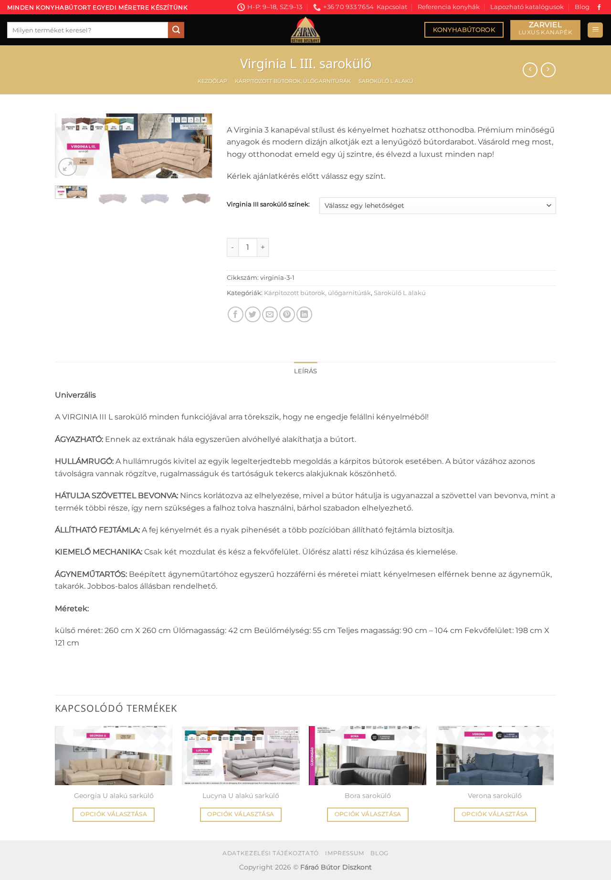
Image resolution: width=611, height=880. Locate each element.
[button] (595, 30)
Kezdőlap (212, 81)
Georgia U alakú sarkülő (114, 795)
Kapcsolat (392, 6)
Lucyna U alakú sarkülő (240, 795)
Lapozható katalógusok (527, 6)
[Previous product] (548, 69)
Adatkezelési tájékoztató (270, 853)
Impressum (344, 853)
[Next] (197, 148)
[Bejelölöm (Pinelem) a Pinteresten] (287, 314)
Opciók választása (113, 814)
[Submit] (176, 30)
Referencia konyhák (449, 6)
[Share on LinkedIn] (304, 314)
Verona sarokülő (495, 795)
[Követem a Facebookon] (599, 7)
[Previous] (70, 148)
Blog (582, 6)
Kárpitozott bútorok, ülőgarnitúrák (293, 81)
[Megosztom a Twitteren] (253, 314)
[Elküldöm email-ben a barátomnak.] (270, 314)
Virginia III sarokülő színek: (268, 204)
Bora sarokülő (368, 795)
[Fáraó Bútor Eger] (305, 29)
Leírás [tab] (305, 371)
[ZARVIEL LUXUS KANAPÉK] (545, 30)
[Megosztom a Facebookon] (235, 314)
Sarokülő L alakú (385, 81)
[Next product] (530, 69)
